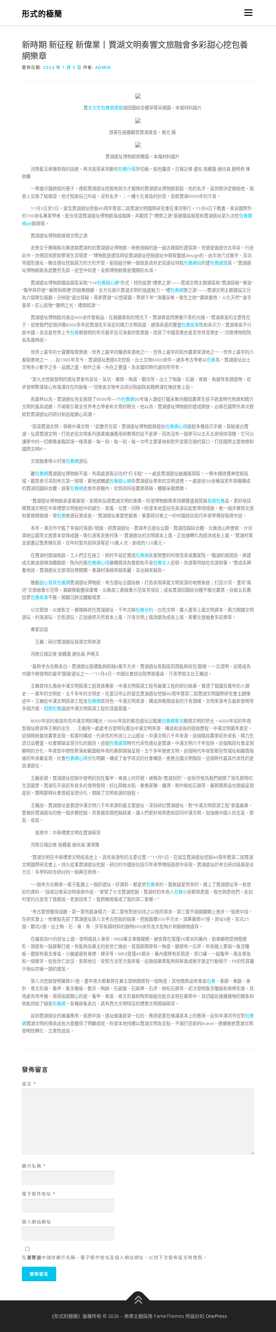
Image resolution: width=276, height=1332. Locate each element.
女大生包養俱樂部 (105, 108)
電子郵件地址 (39, 1194)
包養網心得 (176, 426)
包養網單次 (172, 721)
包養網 (176, 290)
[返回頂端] (138, 1300)
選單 (246, 12)
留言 (29, 1084)
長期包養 (216, 501)
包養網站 (192, 263)
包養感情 (219, 263)
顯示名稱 (34, 1166)
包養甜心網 (108, 283)
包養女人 (162, 563)
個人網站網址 (36, 1222)
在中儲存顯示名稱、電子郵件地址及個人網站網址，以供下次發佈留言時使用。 (114, 1257)
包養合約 (144, 610)
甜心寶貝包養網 (54, 583)
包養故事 (190, 325)
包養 (74, 332)
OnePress (216, 1316)
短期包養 (52, 708)
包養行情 (127, 169)
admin (103, 67)
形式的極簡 (42, 13)
